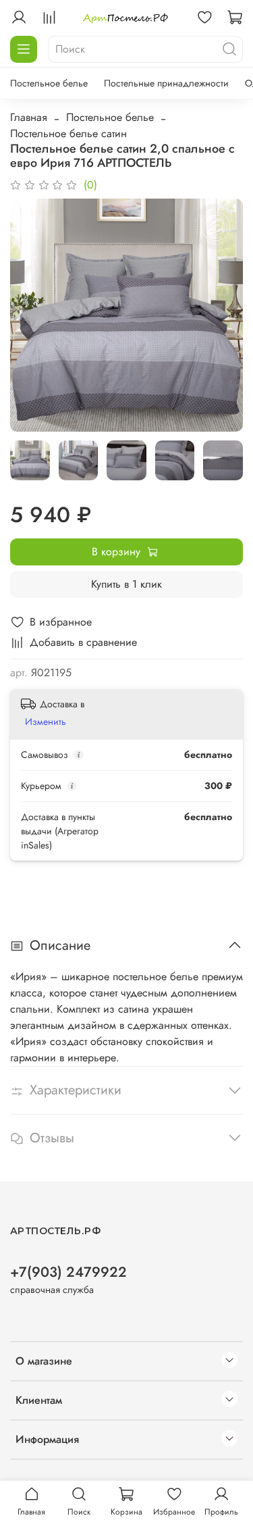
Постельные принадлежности (166, 83)
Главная (28, 117)
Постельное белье (49, 83)
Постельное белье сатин (68, 133)
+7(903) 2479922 (68, 1272)
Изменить (45, 721)
